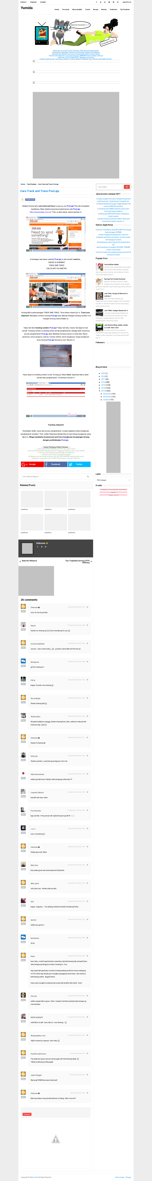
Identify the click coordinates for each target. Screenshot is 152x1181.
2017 (103, 379)
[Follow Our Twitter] (101, 2)
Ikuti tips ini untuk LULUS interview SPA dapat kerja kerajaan (76, 51)
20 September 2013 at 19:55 (76, 937)
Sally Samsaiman (37, 774)
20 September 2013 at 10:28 (76, 625)
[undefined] (32, 499)
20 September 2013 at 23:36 (76, 996)
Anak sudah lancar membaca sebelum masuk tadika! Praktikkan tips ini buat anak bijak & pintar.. (76, 59)
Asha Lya (34, 756)
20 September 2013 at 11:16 (76, 737)
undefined (24, 509)
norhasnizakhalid (37, 644)
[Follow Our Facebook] (96, 2)
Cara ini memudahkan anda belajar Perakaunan (56, 453)
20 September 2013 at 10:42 (76, 643)
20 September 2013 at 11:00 (76, 698)
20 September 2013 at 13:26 (76, 828)
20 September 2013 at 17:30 (76, 919)
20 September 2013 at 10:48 (76, 661)
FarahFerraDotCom (38, 1054)
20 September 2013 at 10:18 (76, 607)
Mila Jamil (35, 883)
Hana (33, 956)
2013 (103, 391)
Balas (23, 611)
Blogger (128, 1177)
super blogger (36, 1075)
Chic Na (34, 996)
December (107, 394)
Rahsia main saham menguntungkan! (57, 454)
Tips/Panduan (31, 184)
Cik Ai (33, 680)
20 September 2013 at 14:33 (76, 883)
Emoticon (27, 1114)
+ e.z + (33, 829)
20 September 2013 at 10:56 (76, 680)
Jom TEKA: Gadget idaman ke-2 (116, 310)
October (106, 400)
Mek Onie (34, 865)
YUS (32, 902)
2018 (103, 376)
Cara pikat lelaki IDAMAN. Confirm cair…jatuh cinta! (56, 449)
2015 (103, 385)
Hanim (33, 626)
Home (23, 184)
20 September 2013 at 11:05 (76, 716)
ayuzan (33, 920)
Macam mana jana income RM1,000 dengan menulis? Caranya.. (56, 458)
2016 (103, 382)
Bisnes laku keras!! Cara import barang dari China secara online (76, 54)
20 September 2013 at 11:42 (76, 774)
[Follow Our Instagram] (113, 2)
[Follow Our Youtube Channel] (109, 2)
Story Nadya (35, 698)
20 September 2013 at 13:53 (76, 846)
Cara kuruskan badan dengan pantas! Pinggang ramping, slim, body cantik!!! (56, 451)
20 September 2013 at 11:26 (76, 755)
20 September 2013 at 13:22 (76, 810)
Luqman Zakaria (37, 792)
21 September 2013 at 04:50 (76, 1017)
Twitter (79, 464)
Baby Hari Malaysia (29, 561)
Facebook (55, 464)
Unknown (40, 543)
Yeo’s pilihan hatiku (111, 264)
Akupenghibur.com (38, 1036)
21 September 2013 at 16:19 (76, 1035)
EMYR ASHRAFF (37, 1017)
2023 (103, 373)
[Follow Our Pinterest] (118, 2)
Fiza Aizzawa (36, 811)
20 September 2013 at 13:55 (76, 865)
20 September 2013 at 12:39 (76, 792)
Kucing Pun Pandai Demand (114, 279)
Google (32, 464)
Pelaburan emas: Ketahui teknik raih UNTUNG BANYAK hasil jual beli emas (56, 456)
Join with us (126, 2)
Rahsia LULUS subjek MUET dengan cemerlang (76, 57)
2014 (103, 388)
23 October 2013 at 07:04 (77, 1053)
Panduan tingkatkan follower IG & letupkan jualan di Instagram (76, 52)
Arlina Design (119, 1177)
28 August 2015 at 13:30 (78, 1093)
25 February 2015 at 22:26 (77, 1074)
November (107, 397)
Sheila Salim (35, 717)
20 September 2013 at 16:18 (76, 901)
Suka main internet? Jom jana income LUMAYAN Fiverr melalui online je (76, 56)
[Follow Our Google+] (105, 2)
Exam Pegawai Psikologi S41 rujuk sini (114, 235)
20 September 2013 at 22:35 (76, 956)
